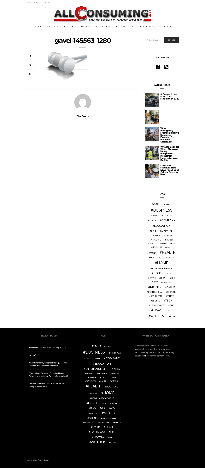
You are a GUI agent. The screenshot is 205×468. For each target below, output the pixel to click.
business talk (157, 216)
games (169, 247)
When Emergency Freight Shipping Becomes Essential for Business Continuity (169, 135)
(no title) (32, 355)
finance (156, 239)
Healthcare (156, 258)
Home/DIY (154, 27)
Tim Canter (82, 116)
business (162, 210)
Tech (88, 27)
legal (163, 278)
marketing (166, 282)
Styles (57, 27)
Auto (81, 27)
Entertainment (139, 27)
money (156, 287)
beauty (168, 204)
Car (170, 215)
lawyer (152, 278)
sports (156, 300)
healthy (170, 258)
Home (29, 2)
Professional (155, 292)
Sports (125, 27)
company (168, 220)
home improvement (162, 268)
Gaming (152, 253)
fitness (164, 243)
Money (72, 27)
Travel (48, 27)
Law (169, 273)
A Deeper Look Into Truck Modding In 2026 (169, 96)
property (171, 292)
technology (157, 305)
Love (96, 27)
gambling (157, 247)
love (155, 282)
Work (172, 316)
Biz (65, 27)
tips (172, 305)
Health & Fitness (110, 27)
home (162, 263)
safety (170, 296)
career (152, 221)
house (158, 273)
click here (144, 355)
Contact (47, 2)
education (162, 225)
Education (167, 27)
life (173, 278)
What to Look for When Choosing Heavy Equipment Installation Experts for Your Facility (169, 154)
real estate (156, 296)
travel (158, 310)
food (173, 243)
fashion (168, 236)
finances (169, 240)
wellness (158, 316)
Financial (152, 243)
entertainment (162, 230)
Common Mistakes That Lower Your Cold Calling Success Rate (169, 170)
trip (170, 311)
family (156, 235)
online (171, 287)
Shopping (37, 27)
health (169, 252)
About (37, 2)
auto (157, 203)
